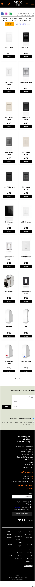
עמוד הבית (31, 14)
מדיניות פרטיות (28, 465)
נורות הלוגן (19, 552)
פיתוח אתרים (20, 579)
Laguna (10, 555)
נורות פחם (19, 555)
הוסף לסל (26, 56)
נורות (30, 549)
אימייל (30, 494)
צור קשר (20, 546)
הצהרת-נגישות (28, 467)
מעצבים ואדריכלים (27, 534)
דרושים (20, 542)
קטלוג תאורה (19, 539)
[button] (5, 4)
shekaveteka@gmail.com (25, 457)
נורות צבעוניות (18, 558)
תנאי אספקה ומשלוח (19, 532)
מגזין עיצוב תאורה (28, 544)
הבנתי (9, 24)
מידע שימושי (29, 538)
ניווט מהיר (30, 459)
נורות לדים (9, 541)
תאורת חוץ (9, 531)
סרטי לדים (29, 552)
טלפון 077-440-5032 (27, 452)
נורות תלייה (29, 558)
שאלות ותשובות (28, 541)
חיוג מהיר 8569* (28, 449)
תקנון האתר (29, 462)
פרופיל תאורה (9, 534)
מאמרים (10, 544)
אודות (30, 531)
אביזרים (25, 14)
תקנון (17, 575)
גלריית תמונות (18, 536)
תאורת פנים (9, 549)
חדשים (10, 552)
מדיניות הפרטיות (17, 507)
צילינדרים (9, 538)
